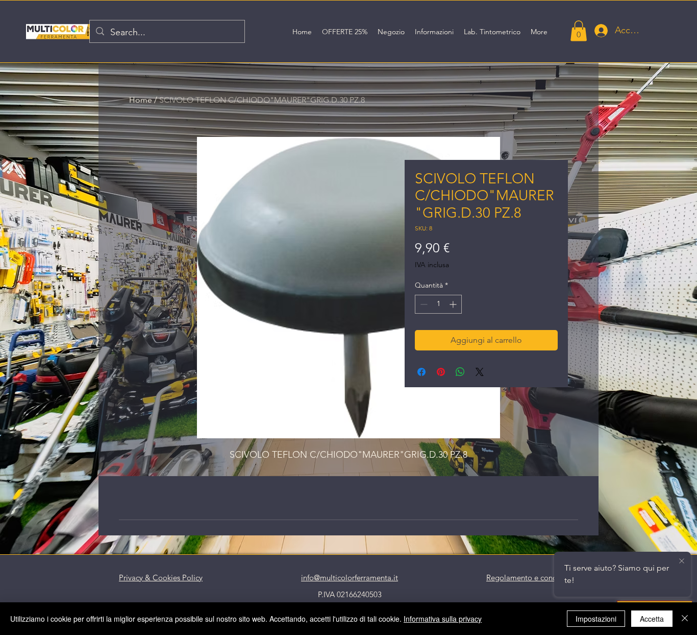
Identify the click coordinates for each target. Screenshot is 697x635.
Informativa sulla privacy (443, 619)
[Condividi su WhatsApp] (460, 372)
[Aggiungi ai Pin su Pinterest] (441, 372)
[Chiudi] (685, 618)
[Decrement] (422, 304)
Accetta (652, 619)
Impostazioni (596, 619)
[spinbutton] (438, 304)
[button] (578, 30)
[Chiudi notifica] (682, 561)
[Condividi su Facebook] (421, 372)
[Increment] (453, 304)
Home (140, 100)
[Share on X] (480, 372)
